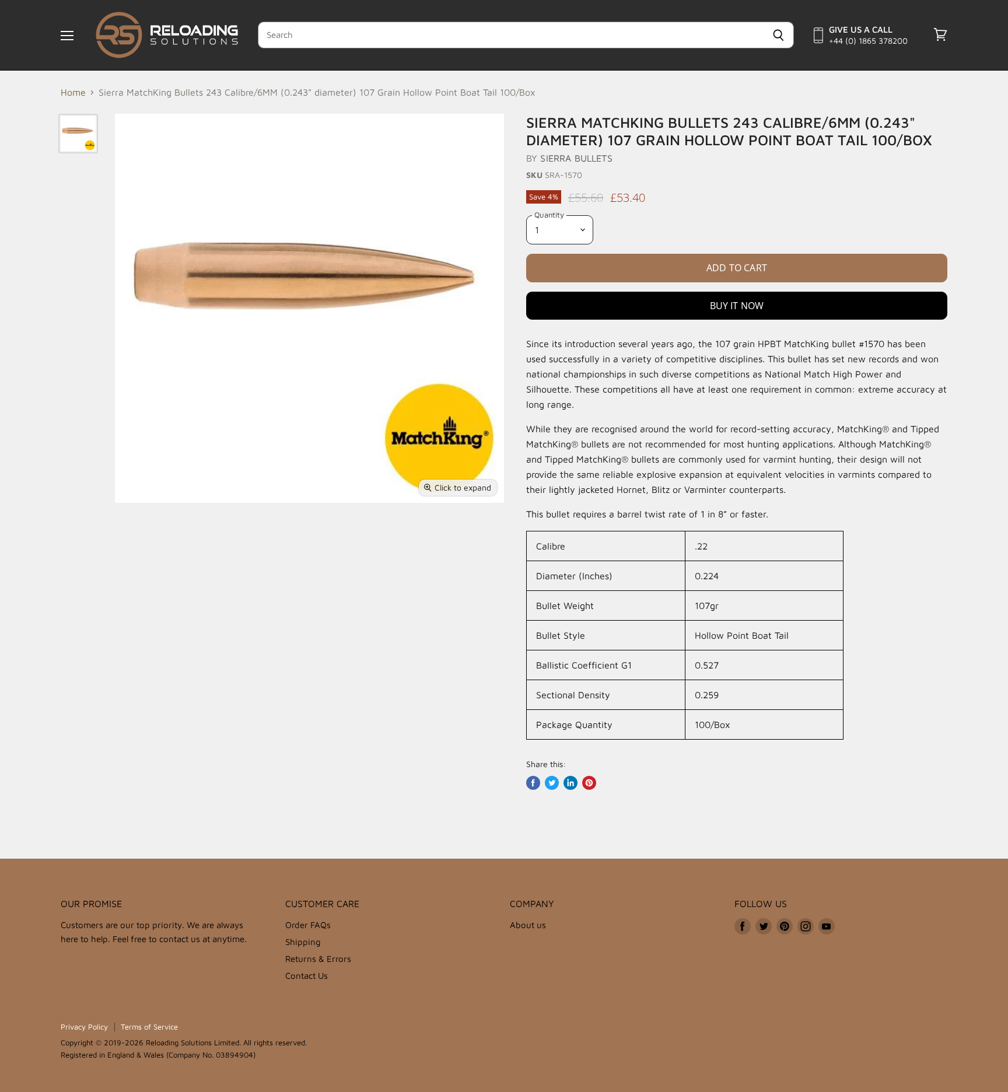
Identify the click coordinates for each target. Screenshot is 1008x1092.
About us (528, 925)
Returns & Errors (318, 959)
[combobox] (511, 35)
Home (73, 92)
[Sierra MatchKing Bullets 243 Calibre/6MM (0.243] (78, 133)
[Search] (778, 35)
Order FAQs (308, 925)
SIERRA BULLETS (576, 158)
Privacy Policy (84, 1026)
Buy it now (737, 305)
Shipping (303, 942)
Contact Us (306, 976)
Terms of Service (149, 1026)
